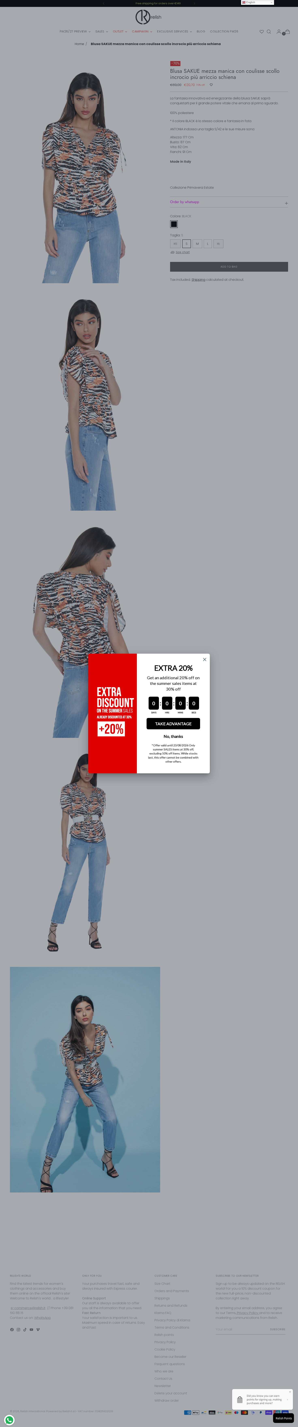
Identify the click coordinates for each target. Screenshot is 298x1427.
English (250, 2)
